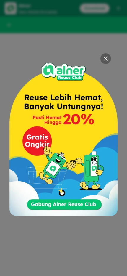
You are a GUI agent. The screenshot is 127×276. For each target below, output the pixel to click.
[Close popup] (105, 58)
